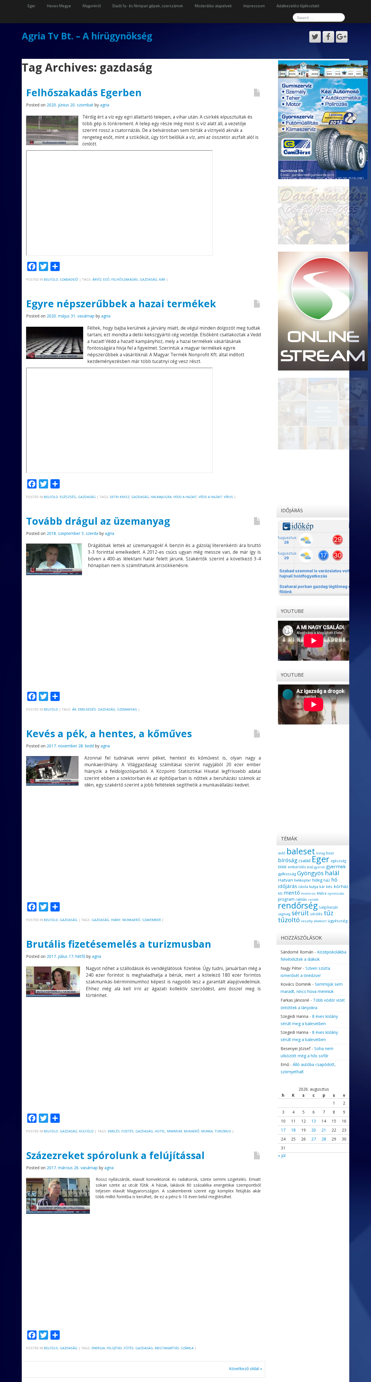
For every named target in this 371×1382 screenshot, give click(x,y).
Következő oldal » (245, 1368)
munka (207, 1131)
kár (162, 279)
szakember (151, 920)
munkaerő (131, 920)
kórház (341, 886)
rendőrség (298, 905)
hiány (116, 920)
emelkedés (87, 709)
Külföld (86, 1131)
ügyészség (338, 920)
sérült (300, 913)
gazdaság (148, 279)
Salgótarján (328, 907)
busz (330, 853)
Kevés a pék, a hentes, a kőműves (109, 733)
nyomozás (336, 893)
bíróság (287, 860)
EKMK (282, 867)
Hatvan (285, 880)
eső (106, 279)
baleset (301, 851)
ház (326, 880)
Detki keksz (120, 497)
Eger (31, 6)
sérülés (316, 913)
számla (187, 1348)
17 (283, 1130)
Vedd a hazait (185, 497)
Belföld (51, 279)
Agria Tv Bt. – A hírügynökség (87, 36)
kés (329, 886)
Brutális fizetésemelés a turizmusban (118, 944)
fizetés (127, 1131)
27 (313, 1139)
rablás (301, 899)
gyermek (336, 866)
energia (98, 1348)
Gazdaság (87, 497)
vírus (228, 497)
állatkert (320, 921)
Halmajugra (161, 497)
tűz (328, 912)
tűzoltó (289, 919)
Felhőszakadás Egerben (84, 92)
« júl (281, 1155)
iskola (303, 886)
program (286, 899)
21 (323, 1130)
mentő (292, 892)
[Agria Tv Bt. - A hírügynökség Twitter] (315, 37)
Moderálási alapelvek (213, 6)
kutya (313, 886)
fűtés (129, 1348)
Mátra (321, 893)
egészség (338, 860)
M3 (280, 893)
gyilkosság (287, 873)
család (304, 860)
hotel (160, 1131)
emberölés (297, 867)
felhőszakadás (124, 279)
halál (332, 873)
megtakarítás (167, 1348)
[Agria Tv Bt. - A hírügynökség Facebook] (328, 37)
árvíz (96, 279)
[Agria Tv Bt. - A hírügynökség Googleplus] (342, 37)
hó (334, 879)
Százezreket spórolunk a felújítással (115, 1155)
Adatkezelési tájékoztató (298, 6)
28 (323, 1139)
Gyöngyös (310, 873)
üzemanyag (127, 709)
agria (104, 105)
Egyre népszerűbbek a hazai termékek (121, 303)
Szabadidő (69, 279)
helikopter (302, 880)
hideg (317, 880)
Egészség (68, 497)
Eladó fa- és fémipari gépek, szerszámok (147, 6)
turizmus (222, 1131)
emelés (114, 1131)
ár (74, 709)
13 (313, 1121)
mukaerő (191, 1131)
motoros (308, 893)
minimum (174, 1131)
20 (313, 1130)
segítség (284, 914)
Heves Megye (59, 6)
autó (281, 853)
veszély (307, 921)
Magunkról (92, 6)
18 (293, 1130)
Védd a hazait (210, 497)
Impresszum (254, 6)
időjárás (287, 886)
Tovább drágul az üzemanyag (98, 521)
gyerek (319, 867)
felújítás (114, 1348)
